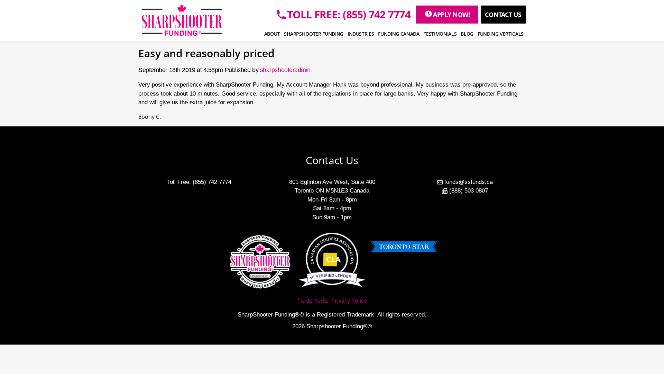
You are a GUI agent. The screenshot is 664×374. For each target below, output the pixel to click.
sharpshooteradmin (285, 69)
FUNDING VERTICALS (501, 33)
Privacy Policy (349, 300)
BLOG (467, 33)
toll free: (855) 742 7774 (349, 14)
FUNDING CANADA (398, 33)
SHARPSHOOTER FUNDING (313, 33)
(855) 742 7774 (212, 182)
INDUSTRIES (361, 33)
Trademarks (313, 300)
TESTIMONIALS (440, 33)
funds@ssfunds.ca (468, 182)
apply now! (451, 14)
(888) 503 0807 (468, 190)
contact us (503, 14)
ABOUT (272, 33)
